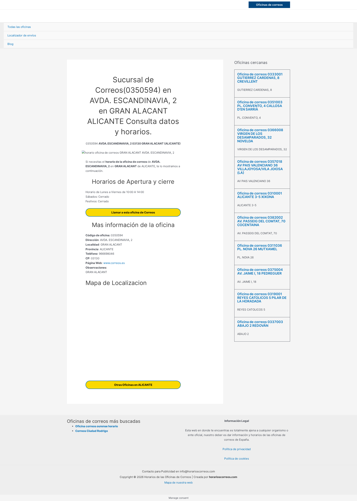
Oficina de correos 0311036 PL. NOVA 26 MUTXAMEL (259, 247)
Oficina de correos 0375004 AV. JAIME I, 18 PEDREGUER (260, 271)
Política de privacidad (237, 449)
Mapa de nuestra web (178, 482)
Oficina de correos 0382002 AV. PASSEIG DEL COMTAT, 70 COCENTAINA (261, 221)
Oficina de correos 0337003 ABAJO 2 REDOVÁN (260, 323)
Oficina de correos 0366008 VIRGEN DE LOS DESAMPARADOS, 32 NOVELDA (260, 135)
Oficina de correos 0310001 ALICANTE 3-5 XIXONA (259, 195)
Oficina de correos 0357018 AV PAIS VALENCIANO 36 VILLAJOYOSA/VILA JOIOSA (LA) (260, 167)
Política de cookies (236, 458)
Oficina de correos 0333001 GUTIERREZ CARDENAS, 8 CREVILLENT (260, 78)
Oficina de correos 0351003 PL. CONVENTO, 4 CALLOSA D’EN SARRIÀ (259, 105)
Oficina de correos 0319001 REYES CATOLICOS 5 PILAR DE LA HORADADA (262, 297)
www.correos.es (114, 263)
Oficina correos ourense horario (96, 426)
